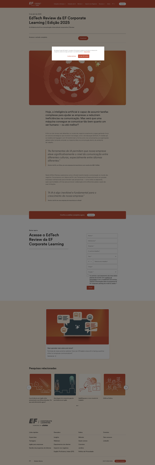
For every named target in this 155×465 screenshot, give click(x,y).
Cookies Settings (71, 56)
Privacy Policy (87, 51)
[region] (78, 53)
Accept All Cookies (83, 56)
